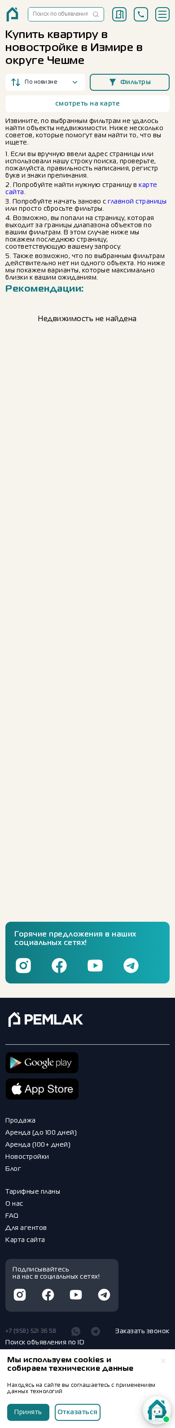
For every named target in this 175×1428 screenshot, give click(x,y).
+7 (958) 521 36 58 (30, 1331)
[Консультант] (157, 1410)
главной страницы (137, 201)
